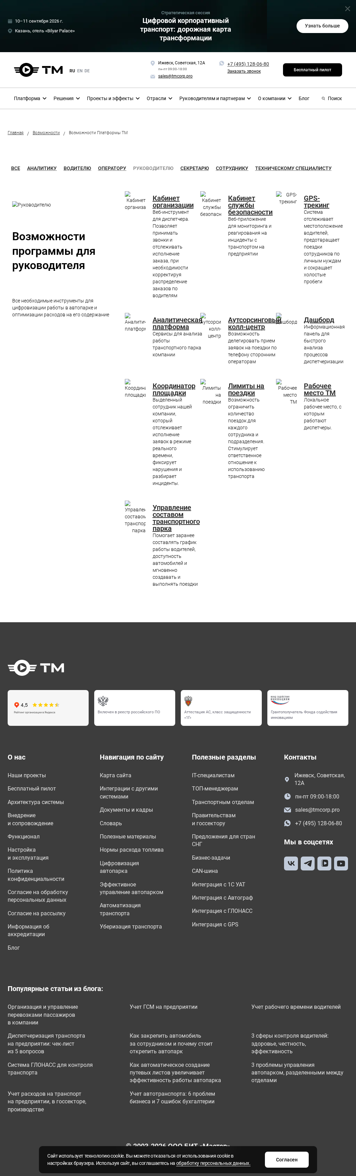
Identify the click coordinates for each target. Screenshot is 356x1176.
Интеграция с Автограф (222, 897)
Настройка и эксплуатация (28, 853)
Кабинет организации (173, 202)
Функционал (24, 836)
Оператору (112, 168)
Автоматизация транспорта (120, 909)
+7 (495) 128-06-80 (248, 64)
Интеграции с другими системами (129, 792)
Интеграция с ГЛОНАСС (222, 911)
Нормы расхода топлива (132, 849)
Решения (64, 98)
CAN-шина (205, 871)
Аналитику (42, 168)
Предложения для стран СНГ (223, 840)
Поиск (335, 98)
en (79, 70)
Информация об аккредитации (28, 930)
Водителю (77, 168)
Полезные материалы (128, 836)
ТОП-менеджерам (215, 788)
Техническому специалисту (293, 168)
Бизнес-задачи (211, 857)
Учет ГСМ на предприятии (163, 1007)
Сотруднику (232, 168)
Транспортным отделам (223, 802)
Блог (304, 98)
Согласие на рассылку (37, 913)
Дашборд (319, 319)
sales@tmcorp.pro (317, 809)
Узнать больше (322, 26)
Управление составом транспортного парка (176, 518)
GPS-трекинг (316, 202)
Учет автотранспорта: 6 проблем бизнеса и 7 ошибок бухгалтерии (172, 1097)
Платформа (27, 98)
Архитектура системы (36, 802)
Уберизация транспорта (131, 926)
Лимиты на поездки (246, 389)
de (87, 70)
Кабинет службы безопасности (250, 205)
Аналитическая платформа (177, 323)
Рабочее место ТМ (320, 389)
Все (15, 168)
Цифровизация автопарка (119, 867)
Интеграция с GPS (215, 924)
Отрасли (156, 98)
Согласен (287, 1159)
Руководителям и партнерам (212, 98)
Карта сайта (115, 775)
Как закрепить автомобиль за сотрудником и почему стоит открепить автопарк (171, 1043)
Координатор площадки (174, 389)
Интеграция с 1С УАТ (218, 884)
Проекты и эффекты (110, 98)
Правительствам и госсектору (214, 819)
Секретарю (194, 168)
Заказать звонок (244, 71)
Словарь (111, 823)
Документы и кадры (126, 809)
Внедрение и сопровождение (30, 819)
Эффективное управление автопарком (131, 888)
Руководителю (153, 168)
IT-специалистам (213, 775)
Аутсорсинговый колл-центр (254, 323)
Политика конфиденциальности (36, 875)
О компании (271, 98)
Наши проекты (27, 775)
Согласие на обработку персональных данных (38, 896)
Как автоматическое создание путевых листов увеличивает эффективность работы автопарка (175, 1073)
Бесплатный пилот (312, 69)
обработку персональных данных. (213, 1163)
